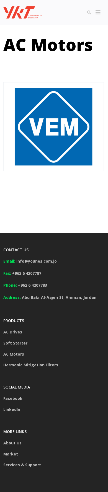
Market (10, 454)
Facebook (12, 398)
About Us (12, 443)
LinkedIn (11, 409)
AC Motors (13, 354)
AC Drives (12, 332)
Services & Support (22, 464)
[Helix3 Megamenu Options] (98, 12)
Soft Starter (15, 343)
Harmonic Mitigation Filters (30, 364)
